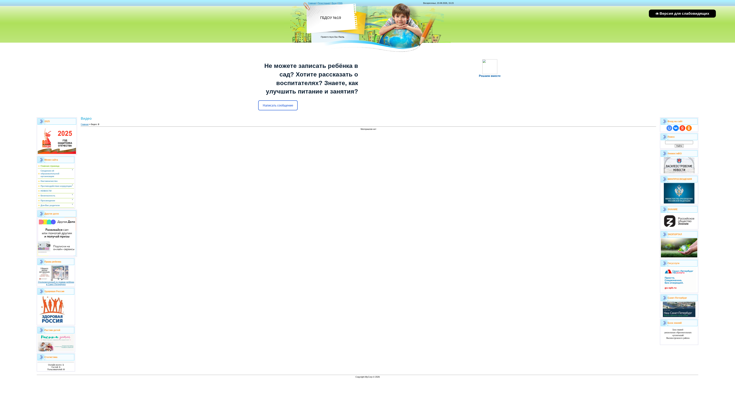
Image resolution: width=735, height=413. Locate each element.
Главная (312, 3)
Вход (334, 3)
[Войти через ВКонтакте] (676, 128)
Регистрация (324, 3)
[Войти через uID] (669, 128)
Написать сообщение (278, 105)
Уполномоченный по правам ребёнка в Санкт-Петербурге (56, 283)
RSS (340, 3)
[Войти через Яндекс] (682, 128)
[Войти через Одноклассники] (689, 128)
